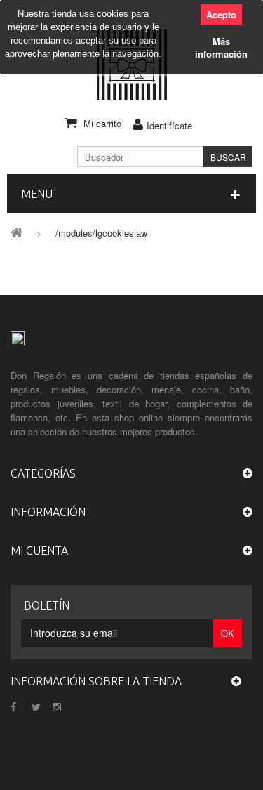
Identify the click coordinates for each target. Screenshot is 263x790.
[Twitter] (36, 705)
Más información (221, 47)
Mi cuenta (39, 550)
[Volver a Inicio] (17, 231)
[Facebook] (13, 705)
